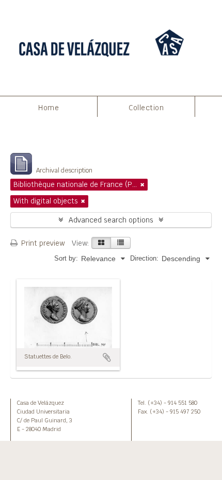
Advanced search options (111, 220)
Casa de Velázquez (40, 402)
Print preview (42, 243)
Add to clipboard (107, 357)
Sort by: (66, 258)
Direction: (144, 258)
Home (48, 107)
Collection (146, 107)
